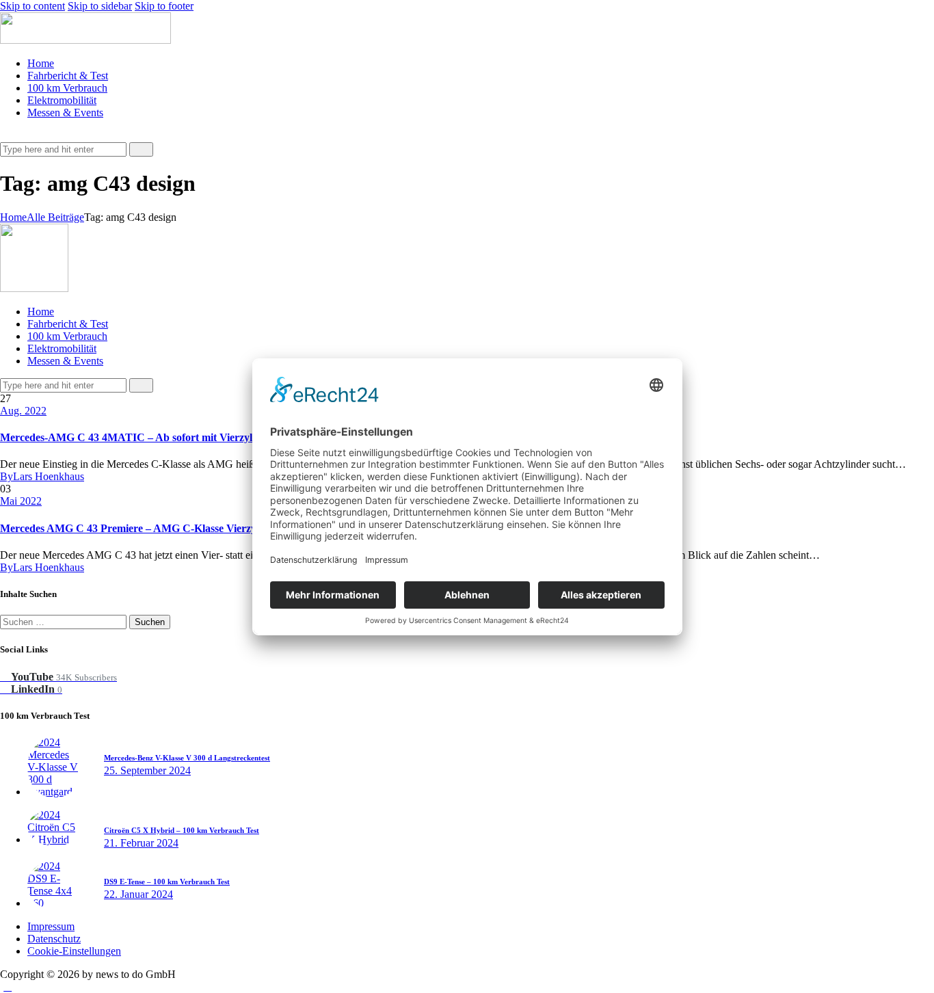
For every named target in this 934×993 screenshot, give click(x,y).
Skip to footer (164, 6)
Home (13, 217)
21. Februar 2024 (141, 843)
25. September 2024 (147, 770)
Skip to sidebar (100, 6)
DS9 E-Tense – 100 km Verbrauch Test (167, 881)
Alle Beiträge (55, 217)
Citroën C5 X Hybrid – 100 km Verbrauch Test (181, 830)
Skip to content (32, 6)
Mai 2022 (21, 501)
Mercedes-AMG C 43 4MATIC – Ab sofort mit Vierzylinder (138, 437)
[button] (7, 136)
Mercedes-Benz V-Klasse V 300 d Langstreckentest (187, 758)
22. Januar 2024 (138, 894)
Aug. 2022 (23, 410)
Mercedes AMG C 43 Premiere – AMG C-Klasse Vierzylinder (142, 528)
